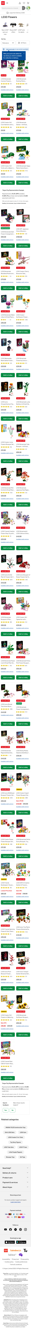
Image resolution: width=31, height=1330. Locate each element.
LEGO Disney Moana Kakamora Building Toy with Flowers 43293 (23, 752)
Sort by (3, 39)
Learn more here (16, 1202)
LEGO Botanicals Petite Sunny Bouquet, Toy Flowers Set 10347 (23, 840)
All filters (23, 43)
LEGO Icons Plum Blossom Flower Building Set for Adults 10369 (7, 973)
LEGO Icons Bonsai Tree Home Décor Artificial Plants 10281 (7, 705)
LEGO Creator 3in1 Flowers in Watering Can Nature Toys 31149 (7, 1016)
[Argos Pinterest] (20, 1229)
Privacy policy (25, 1259)
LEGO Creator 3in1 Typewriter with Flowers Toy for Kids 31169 (22, 618)
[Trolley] (28, 3)
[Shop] (7, 3)
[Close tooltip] (24, 53)
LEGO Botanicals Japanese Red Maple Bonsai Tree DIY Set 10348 (22, 489)
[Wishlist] (24, 3)
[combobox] (11, 8)
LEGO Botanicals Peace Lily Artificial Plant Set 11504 (8, 662)
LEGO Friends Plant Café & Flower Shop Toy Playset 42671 (7, 1063)
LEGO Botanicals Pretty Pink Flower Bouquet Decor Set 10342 (23, 662)
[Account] (20, 3)
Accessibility (6, 1259)
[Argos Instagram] (25, 1229)
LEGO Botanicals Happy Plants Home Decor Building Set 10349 (23, 167)
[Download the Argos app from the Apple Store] (10, 1242)
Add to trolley (7, 96)
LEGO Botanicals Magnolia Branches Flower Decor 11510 (6, 752)
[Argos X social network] (15, 1229)
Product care (7, 1177)
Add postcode (10, 49)
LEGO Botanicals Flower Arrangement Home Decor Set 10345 (23, 708)
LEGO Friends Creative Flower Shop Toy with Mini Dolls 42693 (8, 532)
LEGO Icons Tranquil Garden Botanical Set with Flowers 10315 (22, 973)
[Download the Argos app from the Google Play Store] (21, 1242)
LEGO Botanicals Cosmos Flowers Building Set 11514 (6, 80)
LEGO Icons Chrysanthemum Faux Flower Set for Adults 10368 (7, 403)
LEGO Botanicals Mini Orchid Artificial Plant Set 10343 (7, 489)
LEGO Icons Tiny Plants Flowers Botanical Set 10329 (23, 928)
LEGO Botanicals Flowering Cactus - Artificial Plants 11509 (22, 359)
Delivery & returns (9, 1173)
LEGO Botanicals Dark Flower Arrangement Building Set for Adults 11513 (7, 233)
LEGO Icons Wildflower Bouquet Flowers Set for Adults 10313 (8, 794)
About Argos (7, 1187)
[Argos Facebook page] (10, 1229)
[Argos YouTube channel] (5, 1229)
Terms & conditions (16, 1264)
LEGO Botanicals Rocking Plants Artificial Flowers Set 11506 (22, 80)
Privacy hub (15, 1259)
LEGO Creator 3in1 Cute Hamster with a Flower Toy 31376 (7, 124)
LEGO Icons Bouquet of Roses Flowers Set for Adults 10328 (23, 576)
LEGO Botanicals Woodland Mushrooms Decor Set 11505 (7, 272)
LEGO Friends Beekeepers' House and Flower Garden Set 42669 (8, 884)
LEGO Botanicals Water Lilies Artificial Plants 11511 (8, 316)
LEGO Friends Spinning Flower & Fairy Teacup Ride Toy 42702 (8, 930)
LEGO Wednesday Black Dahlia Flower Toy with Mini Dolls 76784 (7, 359)
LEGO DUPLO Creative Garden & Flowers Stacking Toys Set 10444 (22, 884)
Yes (5, 1110)
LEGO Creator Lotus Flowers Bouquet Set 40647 (7, 443)
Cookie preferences (21, 1262)
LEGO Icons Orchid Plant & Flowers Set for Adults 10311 (8, 576)
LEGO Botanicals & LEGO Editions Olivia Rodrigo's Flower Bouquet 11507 (22, 532)
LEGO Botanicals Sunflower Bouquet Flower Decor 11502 (22, 1016)
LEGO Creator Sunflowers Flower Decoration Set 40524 (22, 316)
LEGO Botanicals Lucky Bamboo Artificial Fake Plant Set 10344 (23, 403)
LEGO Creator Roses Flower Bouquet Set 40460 (7, 840)
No (13, 1110)
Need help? (7, 1168)
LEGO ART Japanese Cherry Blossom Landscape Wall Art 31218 (22, 230)
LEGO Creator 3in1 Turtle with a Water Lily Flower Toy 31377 (8, 167)
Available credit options (7, 89)
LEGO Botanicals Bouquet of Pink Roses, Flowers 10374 (7, 618)
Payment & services (10, 1182)
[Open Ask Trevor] (28, 8)
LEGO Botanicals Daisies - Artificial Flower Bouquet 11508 (22, 124)
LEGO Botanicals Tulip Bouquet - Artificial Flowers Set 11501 (22, 445)
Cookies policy (9, 1262)
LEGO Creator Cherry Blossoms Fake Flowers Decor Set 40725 (22, 272)
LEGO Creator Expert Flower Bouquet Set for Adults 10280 (22, 794)
